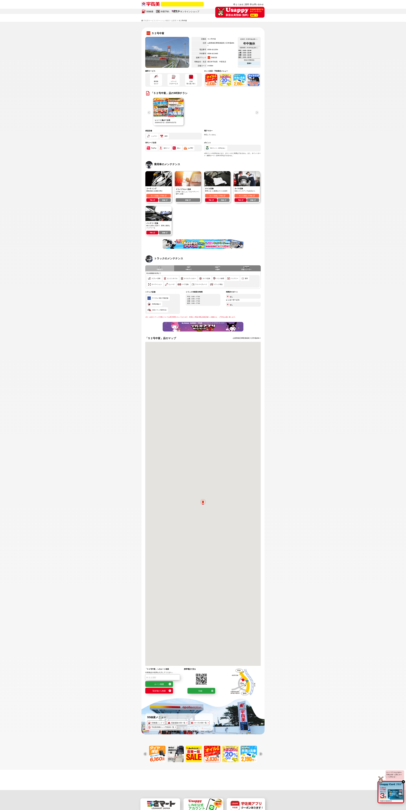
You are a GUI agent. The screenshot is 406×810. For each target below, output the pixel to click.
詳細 (163, 200)
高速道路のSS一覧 (178, 723)
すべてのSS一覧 (200, 723)
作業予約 (165, 11)
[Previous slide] (149, 112)
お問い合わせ (258, 4)
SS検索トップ (157, 723)
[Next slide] (257, 112)
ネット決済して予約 (157, 196)
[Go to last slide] (145, 754)
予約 (151, 200)
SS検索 (149, 11)
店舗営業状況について (186, 4)
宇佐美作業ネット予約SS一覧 (163, 727)
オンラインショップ (189, 11)
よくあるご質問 (242, 4)
